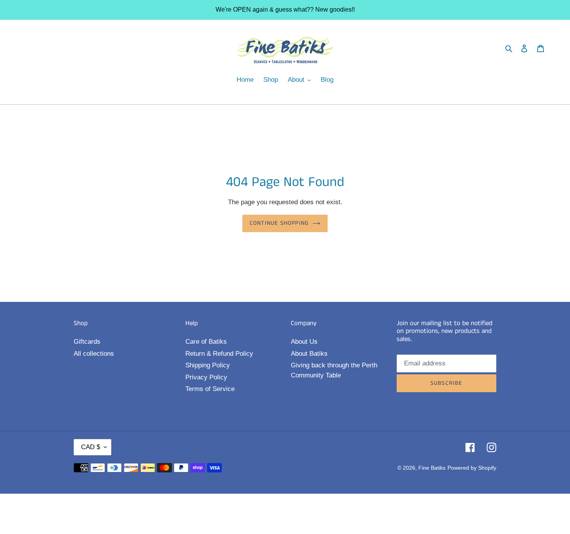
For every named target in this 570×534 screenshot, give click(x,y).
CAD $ (90, 447)
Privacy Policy (206, 377)
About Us (304, 341)
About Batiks (309, 353)
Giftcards (87, 341)
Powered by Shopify (471, 468)
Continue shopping (279, 223)
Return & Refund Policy (219, 353)
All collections (94, 353)
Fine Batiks (432, 468)
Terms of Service (210, 389)
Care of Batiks (206, 341)
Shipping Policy (207, 365)
